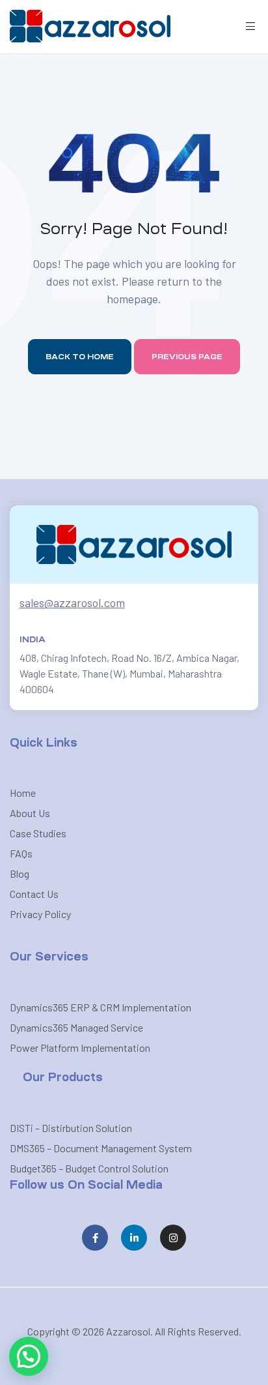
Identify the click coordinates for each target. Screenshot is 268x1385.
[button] (28, 1356)
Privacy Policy (40, 914)
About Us (30, 813)
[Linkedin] (134, 1238)
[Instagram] (173, 1238)
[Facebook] (95, 1238)
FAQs (21, 853)
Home (23, 792)
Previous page (187, 357)
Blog (19, 873)
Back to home (80, 357)
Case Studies (38, 833)
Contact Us (34, 893)
